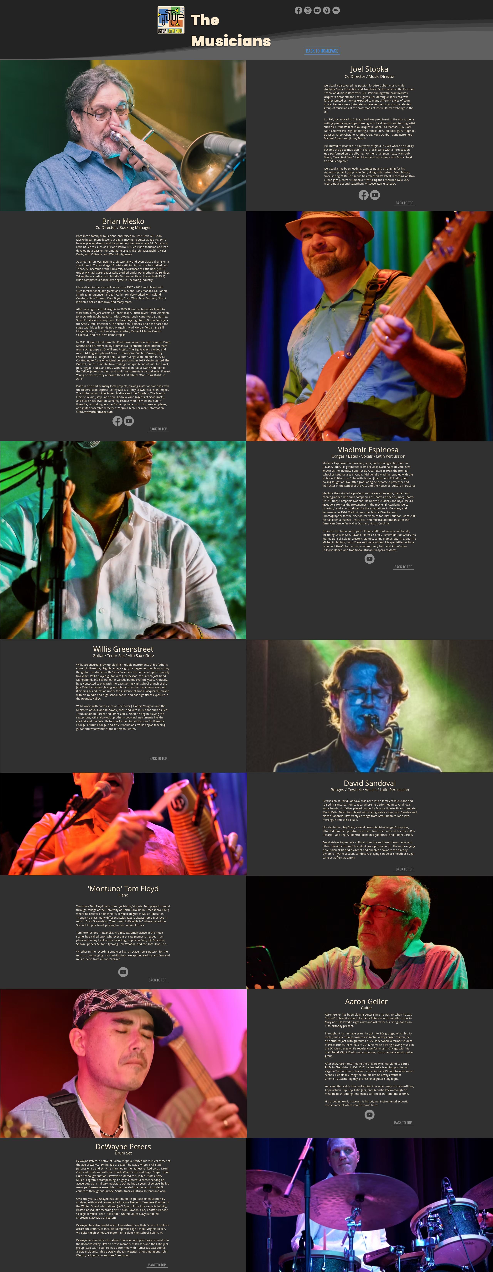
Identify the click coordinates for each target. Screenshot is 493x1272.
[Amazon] (326, 10)
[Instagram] (308, 10)
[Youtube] (375, 195)
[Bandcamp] (336, 10)
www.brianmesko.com (98, 411)
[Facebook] (364, 195)
